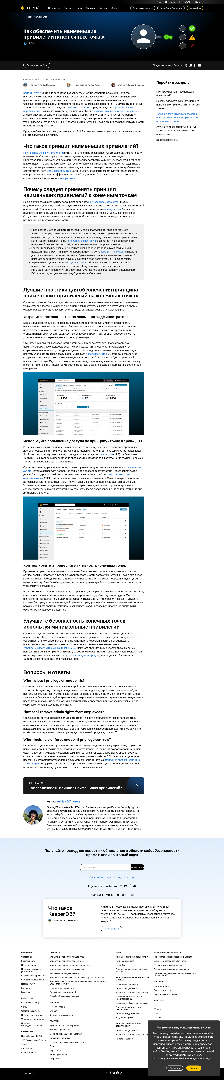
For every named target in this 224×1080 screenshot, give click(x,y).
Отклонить (175, 1068)
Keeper (30, 8)
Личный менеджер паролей (63, 992)
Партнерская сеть (162, 990)
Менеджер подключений (127, 1013)
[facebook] (110, 1072)
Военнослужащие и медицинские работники (131, 970)
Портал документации (31, 1015)
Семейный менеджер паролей (64, 996)
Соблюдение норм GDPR (33, 975)
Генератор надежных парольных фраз (172, 969)
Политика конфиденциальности (31, 1024)
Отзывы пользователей (32, 979)
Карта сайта (55, 1050)
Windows (158, 1009)
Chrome (157, 1017)
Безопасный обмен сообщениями (132, 1003)
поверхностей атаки (78, 107)
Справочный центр (30, 1002)
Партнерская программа (165, 994)
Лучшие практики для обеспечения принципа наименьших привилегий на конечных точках (177, 117)
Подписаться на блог (37, 65)
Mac (156, 1005)
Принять (194, 1068)
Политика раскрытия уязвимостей (31, 970)
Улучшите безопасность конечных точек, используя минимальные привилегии (176, 130)
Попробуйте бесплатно (171, 8)
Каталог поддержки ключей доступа (67, 1042)
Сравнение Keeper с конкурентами (66, 1033)
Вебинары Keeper (58, 1054)
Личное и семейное (125, 961)
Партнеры (170, 2)
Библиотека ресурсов (60, 1038)
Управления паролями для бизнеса (67, 961)
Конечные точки (32, 92)
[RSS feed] (121, 1072)
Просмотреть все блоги (37, 17)
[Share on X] (185, 65)
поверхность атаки (97, 353)
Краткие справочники (60, 1029)
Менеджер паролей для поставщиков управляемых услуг (77, 977)
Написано (66, 920)
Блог (159, 2)
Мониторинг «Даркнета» (127, 988)
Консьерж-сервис (124, 1038)
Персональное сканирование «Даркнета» (173, 956)
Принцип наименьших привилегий (43, 152)
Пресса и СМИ (28, 984)
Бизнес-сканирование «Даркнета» (170, 961)
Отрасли (54, 1011)
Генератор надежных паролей (168, 965)
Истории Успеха (57, 1006)
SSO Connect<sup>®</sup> (33, 1040)
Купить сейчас (195, 8)
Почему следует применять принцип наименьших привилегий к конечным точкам (178, 104)
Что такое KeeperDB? (61, 911)
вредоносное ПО (77, 262)
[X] (106, 1072)
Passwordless (27, 1048)
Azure (24, 1044)
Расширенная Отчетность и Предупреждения (129, 997)
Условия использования (32, 1019)
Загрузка (90, 8)
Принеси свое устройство (103, 201)
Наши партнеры (161, 986)
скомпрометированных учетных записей (115, 111)
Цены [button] (79, 8)
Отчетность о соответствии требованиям (128, 1008)
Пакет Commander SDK (32, 1036)
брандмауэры (112, 209)
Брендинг (25, 988)
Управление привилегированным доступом (71, 965)
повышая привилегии (113, 251)
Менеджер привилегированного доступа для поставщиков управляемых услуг (78, 982)
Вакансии (25, 992)
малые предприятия (59, 170)
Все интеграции (28, 1052)
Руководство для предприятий (64, 1025)
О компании (27, 956)
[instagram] (113, 1072)
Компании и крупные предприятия (132, 956)
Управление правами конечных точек (67, 969)
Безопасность (28, 961)
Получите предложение (143, 8)
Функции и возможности (61, 1015)
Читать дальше (111, 928)
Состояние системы (30, 1011)
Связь (24, 1006)
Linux (156, 1013)
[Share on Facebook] (194, 65)
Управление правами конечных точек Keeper (50, 648)
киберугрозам (68, 178)
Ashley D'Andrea (68, 801)
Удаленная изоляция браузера (64, 973)
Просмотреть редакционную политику (112, 877)
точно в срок (106, 454)
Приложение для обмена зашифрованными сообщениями (175, 974)
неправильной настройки (82, 240)
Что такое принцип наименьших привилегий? (175, 93)
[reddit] (117, 1072)
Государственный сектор (62, 988)
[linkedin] (103, 1072)
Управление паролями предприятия (67, 956)
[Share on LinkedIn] (190, 65)
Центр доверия (28, 965)
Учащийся (120, 965)
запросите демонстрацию (83, 655)
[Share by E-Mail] (199, 65)
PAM (32, 43)
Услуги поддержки (124, 1017)
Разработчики (56, 1058)
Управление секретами (127, 984)
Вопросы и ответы (167, 139)
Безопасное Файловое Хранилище (132, 992)
